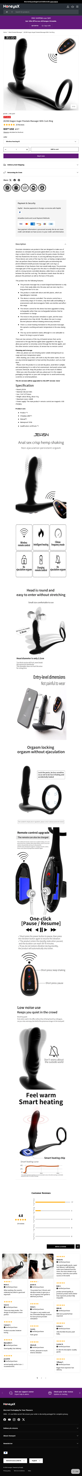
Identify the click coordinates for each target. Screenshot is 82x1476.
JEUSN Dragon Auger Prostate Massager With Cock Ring (39, 32)
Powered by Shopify (18, 1467)
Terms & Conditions (19, 1471)
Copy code (47, 26)
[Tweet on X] (10, 180)
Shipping (6, 132)
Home (5, 32)
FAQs (29, 1471)
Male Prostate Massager (15, 32)
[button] (72, 6)
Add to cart (55, 149)
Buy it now (41, 156)
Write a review (60, 1247)
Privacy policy (6, 1471)
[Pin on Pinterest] (19, 180)
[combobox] (41, 12)
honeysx (10, 1467)
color (5, 137)
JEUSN (5, 114)
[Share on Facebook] (14, 180)
